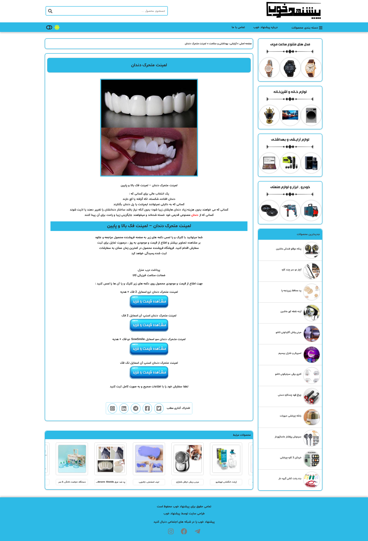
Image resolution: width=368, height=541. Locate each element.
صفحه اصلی (245, 43)
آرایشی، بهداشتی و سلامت (223, 43)
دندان (194, 215)
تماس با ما (238, 27)
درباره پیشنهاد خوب (265, 27)
